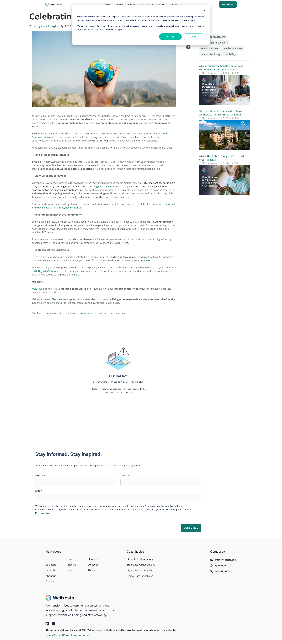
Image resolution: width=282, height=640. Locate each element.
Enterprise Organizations (141, 564)
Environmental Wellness (214, 42)
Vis (69, 570)
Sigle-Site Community (139, 570)
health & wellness (232, 48)
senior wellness (209, 48)
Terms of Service (54, 635)
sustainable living (210, 54)
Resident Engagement (213, 36)
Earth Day (230, 54)
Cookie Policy (85, 635)
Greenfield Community (140, 559)
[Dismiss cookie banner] (204, 11)
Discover (93, 564)
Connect (93, 559)
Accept (170, 36)
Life (70, 559)
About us (161, 4)
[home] (53, 4)
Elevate (72, 564)
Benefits (132, 4)
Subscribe (191, 527)
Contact (173, 4)
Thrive (91, 570)
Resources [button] (145, 4)
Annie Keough (49, 26)
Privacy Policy (43, 513)
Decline (194, 36)
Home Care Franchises (140, 575)
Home (108, 4)
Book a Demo (227, 4)
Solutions (119, 4)
